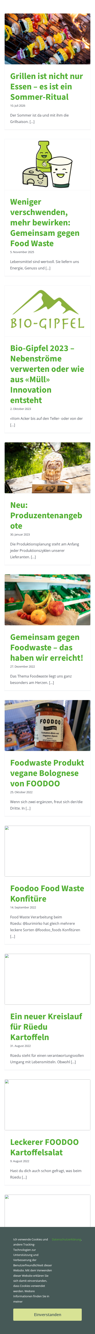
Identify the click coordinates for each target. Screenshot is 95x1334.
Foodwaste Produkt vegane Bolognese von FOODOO (47, 773)
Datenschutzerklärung (66, 1239)
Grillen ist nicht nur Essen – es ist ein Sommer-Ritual (46, 86)
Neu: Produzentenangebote (46, 515)
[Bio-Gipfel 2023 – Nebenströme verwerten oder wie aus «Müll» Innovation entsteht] (47, 311)
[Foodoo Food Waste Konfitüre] (47, 851)
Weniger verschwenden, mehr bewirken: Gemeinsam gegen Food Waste (45, 223)
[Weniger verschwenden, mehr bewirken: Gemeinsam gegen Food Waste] (47, 164)
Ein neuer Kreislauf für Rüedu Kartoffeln (46, 1027)
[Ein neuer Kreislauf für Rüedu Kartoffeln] (47, 979)
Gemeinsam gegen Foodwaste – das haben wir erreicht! (46, 647)
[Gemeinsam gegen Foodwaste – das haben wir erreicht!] (47, 599)
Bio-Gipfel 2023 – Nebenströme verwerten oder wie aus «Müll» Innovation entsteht (47, 374)
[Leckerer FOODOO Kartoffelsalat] (47, 1104)
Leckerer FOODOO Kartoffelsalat (44, 1147)
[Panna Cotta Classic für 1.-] (47, 1220)
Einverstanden (47, 1314)
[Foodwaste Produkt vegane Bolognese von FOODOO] (47, 725)
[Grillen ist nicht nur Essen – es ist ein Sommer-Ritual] (47, 38)
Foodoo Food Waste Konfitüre (47, 893)
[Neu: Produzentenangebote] (47, 467)
